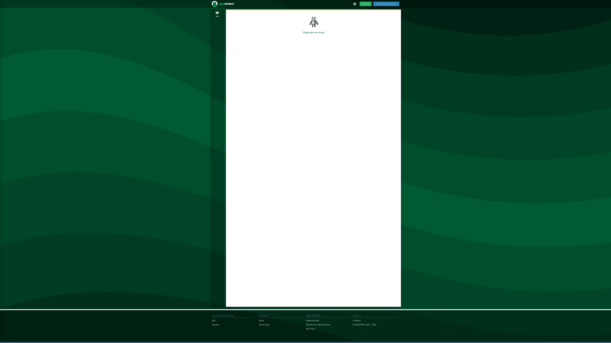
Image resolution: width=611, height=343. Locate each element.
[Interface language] (354, 4)
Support (215, 324)
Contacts (357, 320)
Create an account (386, 4)
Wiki (214, 320)
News (261, 320)
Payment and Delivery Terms (318, 324)
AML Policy (310, 329)
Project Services (312, 320)
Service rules (264, 324)
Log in (365, 4)
